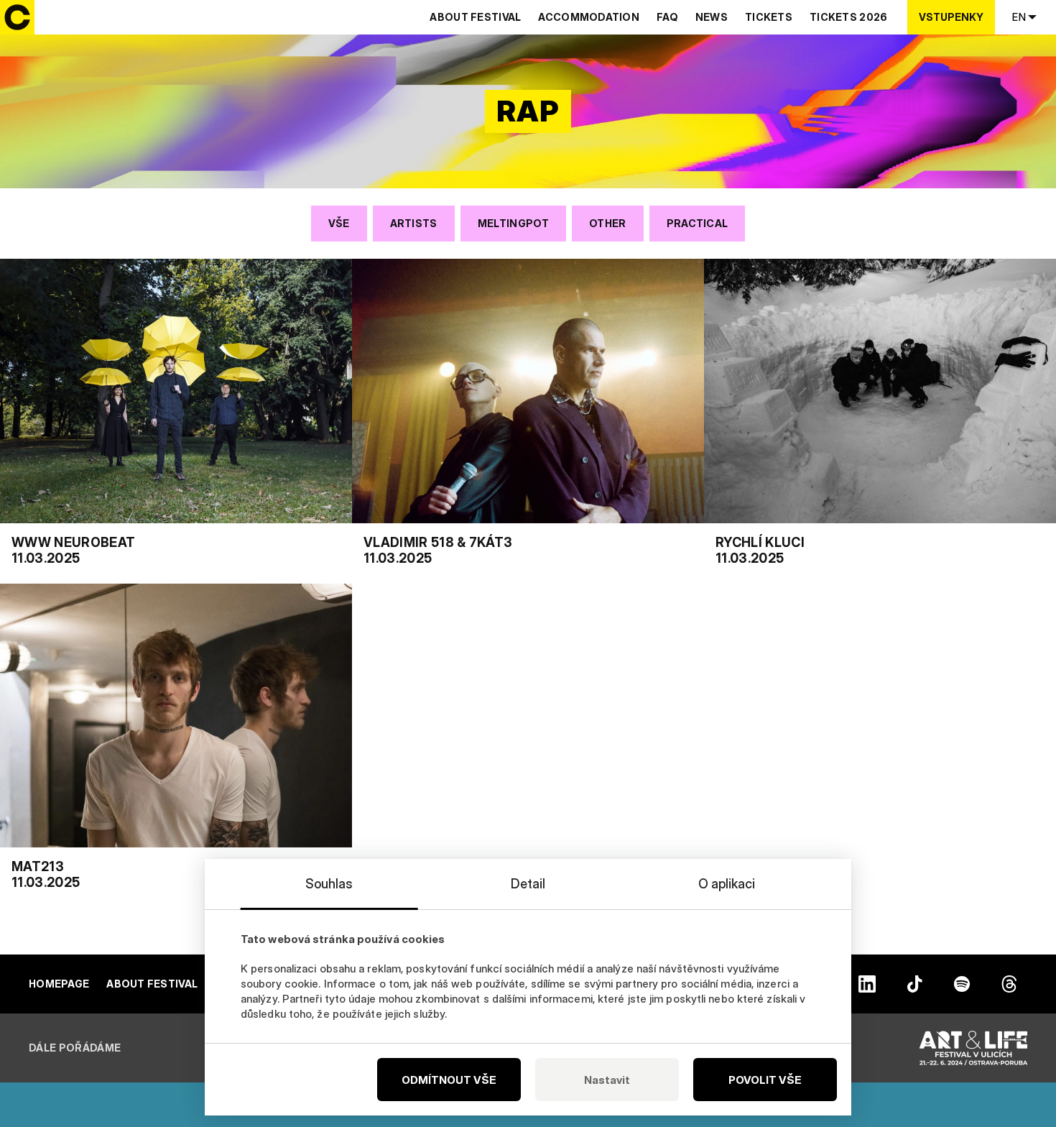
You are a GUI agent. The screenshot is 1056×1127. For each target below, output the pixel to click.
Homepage (59, 984)
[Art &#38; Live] (973, 1048)
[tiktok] (914, 984)
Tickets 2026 (848, 17)
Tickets (768, 17)
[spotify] (962, 984)
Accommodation (588, 17)
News (711, 17)
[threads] (1009, 984)
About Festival (475, 17)
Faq (667, 17)
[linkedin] (867, 984)
